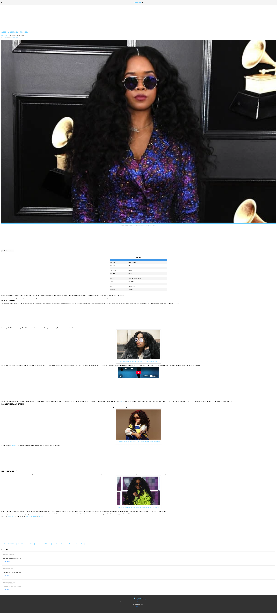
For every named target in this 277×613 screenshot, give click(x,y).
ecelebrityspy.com (137, 606)
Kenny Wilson (21, 543)
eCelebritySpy (11, 516)
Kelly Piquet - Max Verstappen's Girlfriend (12, 558)
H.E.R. (4, 543)
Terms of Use (129, 601)
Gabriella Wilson (11, 543)
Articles (41, 516)
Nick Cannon (47, 543)
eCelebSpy (7, 561)
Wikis (6, 35)
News (26, 516)
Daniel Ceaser (70, 543)
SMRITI (4, 37)
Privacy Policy (137, 601)
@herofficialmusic (18, 514)
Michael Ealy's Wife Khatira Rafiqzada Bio (12, 586)
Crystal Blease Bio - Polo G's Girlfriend (12, 572)
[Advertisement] (138, 17)
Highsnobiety (14, 445)
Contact (144, 599)
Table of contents (7, 250)
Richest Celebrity (79, 543)
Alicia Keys (38, 543)
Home (2, 35)
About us (133, 599)
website (122, 401)
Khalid (62, 543)
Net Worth (31, 516)
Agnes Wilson (30, 543)
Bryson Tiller (55, 543)
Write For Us (138, 599)
